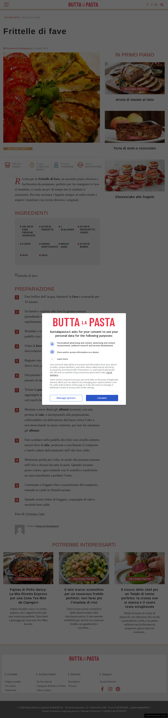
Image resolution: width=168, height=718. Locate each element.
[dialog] (84, 359)
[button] (84, 359)
